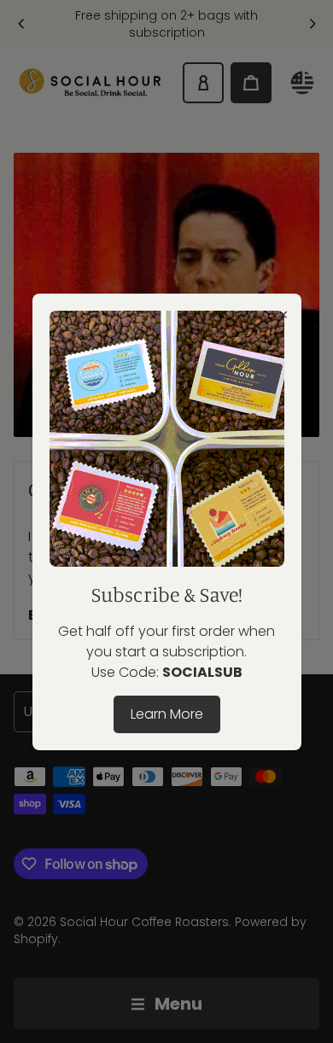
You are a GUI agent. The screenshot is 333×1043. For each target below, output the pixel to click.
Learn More (167, 714)
